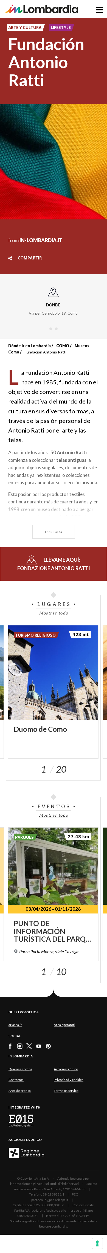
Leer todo (53, 532)
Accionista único (66, 1069)
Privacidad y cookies (68, 1080)
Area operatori (64, 1025)
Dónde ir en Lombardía (29, 345)
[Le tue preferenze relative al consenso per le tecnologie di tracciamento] (97, 1243)
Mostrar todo (53, 613)
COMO (62, 345)
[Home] (41, 9)
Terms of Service (66, 1091)
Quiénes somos (20, 1069)
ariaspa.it (15, 1025)
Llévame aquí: (53, 564)
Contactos (16, 1080)
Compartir (30, 258)
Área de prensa (20, 1091)
